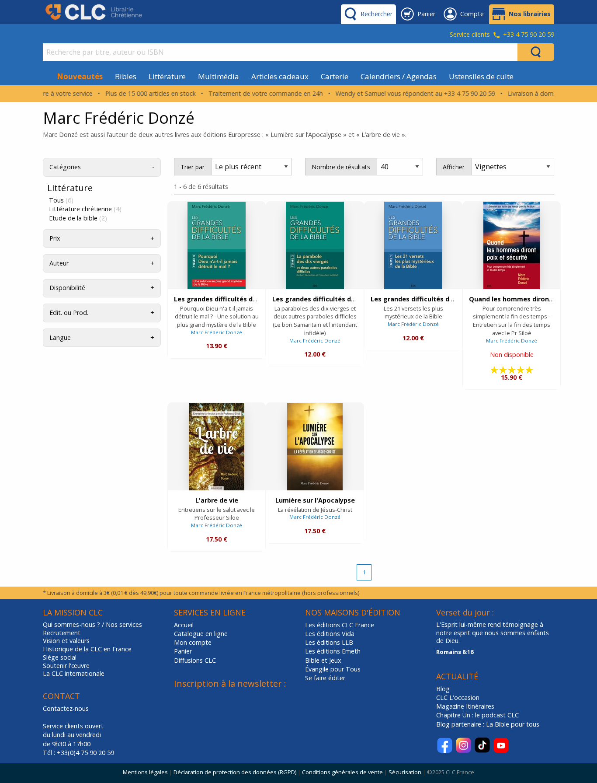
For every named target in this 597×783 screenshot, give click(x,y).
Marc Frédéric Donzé (216, 332)
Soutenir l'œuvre (66, 666)
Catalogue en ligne (201, 633)
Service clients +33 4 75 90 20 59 (502, 35)
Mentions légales (145, 772)
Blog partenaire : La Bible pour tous (488, 724)
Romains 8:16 (454, 652)
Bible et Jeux (323, 660)
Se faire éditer (325, 678)
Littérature (167, 76)
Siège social (59, 657)
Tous (61, 200)
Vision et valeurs (66, 641)
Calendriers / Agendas (399, 76)
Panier (183, 651)
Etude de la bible (78, 218)
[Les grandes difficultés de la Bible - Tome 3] (216, 245)
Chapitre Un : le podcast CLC (477, 715)
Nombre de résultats (341, 167)
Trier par (192, 167)
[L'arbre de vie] (216, 446)
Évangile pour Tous (333, 669)
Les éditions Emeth (333, 651)
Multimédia (218, 76)
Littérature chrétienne (85, 209)
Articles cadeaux (280, 76)
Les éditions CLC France (339, 625)
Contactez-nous (66, 708)
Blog (443, 689)
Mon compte (193, 642)
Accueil (184, 625)
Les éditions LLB (329, 642)
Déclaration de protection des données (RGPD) (235, 772)
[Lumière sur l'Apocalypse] (315, 446)
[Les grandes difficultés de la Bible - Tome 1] (413, 245)
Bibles (125, 76)
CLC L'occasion (457, 697)
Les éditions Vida (329, 633)
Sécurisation (405, 772)
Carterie (334, 76)
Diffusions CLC (195, 660)
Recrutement (61, 633)
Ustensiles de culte (481, 76)
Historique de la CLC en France (87, 649)
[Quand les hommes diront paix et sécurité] (511, 245)
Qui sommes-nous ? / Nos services (92, 625)
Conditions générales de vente (342, 772)
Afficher (454, 167)
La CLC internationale (73, 674)
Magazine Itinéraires (465, 706)
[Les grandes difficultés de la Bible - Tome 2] (315, 245)
